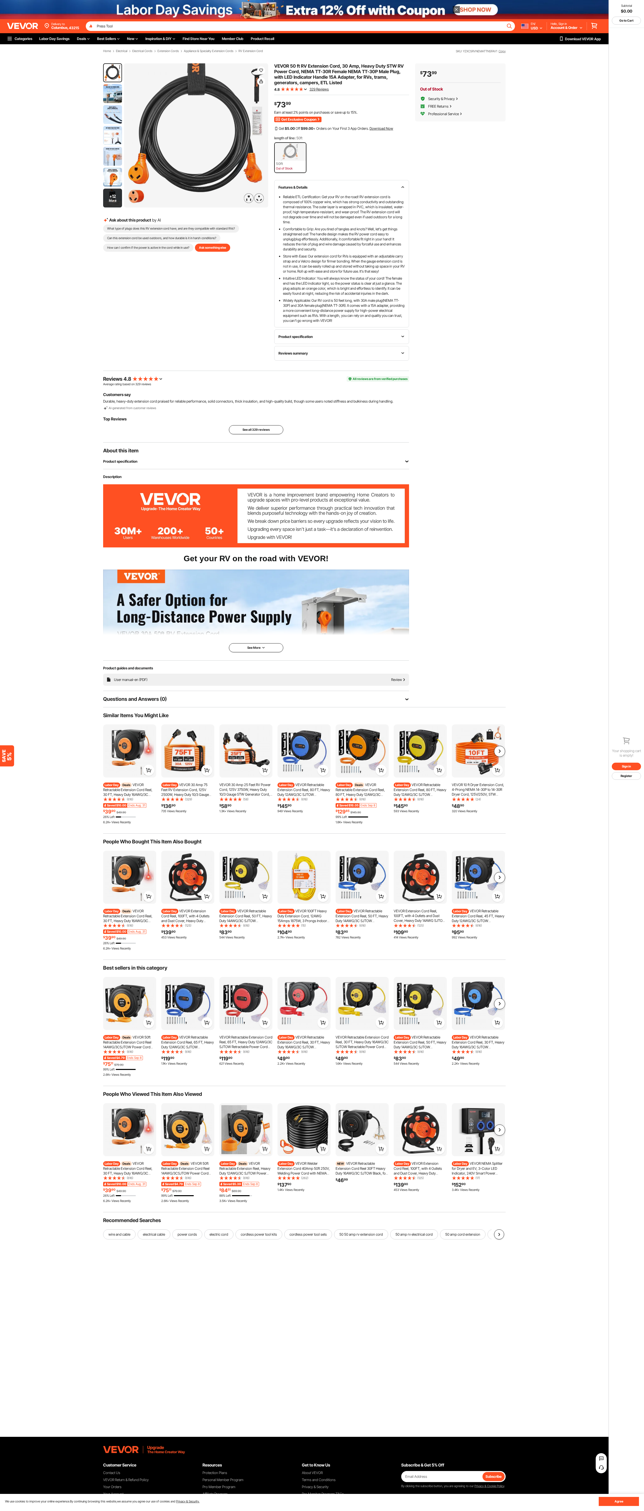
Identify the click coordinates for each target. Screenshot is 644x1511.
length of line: (285, 138)
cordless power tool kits (259, 1234)
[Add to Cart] (148, 770)
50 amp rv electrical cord (414, 1234)
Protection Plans (215, 1473)
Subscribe (494, 1476)
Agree (619, 1501)
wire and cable (119, 1234)
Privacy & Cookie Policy (489, 1486)
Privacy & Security (315, 1487)
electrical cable (154, 1234)
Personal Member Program (223, 1480)
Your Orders (112, 1487)
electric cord (219, 1234)
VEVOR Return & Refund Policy (126, 1480)
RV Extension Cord (250, 51)
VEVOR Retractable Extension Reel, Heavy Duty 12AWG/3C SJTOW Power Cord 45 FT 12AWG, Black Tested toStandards (244, 1173)
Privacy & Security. (187, 1501)
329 (138, 384)
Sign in (626, 766)
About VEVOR (312, 1473)
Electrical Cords (142, 51)
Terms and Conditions (319, 1480)
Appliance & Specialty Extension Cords (208, 51)
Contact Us (111, 1473)
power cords (187, 1234)
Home (107, 51)
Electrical (121, 51)
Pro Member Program (219, 1487)
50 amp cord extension (462, 1234)
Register (626, 776)
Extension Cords (168, 51)
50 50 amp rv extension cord (361, 1234)
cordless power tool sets (308, 1234)
